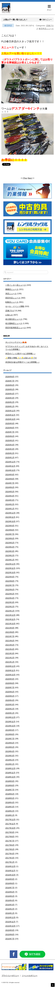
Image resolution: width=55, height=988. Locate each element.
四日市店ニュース (12, 298)
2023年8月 (9, 530)
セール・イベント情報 (14, 306)
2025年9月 (9, 423)
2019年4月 (9, 751)
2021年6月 (9, 641)
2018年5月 (9, 798)
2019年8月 (9, 734)
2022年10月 (10, 572)
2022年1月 (9, 611)
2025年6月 (9, 436)
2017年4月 (9, 854)
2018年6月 (9, 794)
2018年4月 (9, 802)
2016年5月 (9, 896)
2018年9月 (9, 781)
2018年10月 (10, 777)
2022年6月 (9, 589)
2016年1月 (9, 913)
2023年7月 (9, 534)
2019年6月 (9, 743)
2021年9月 (9, 628)
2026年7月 (9, 381)
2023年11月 (10, 517)
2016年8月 (9, 883)
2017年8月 (9, 836)
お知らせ (9, 315)
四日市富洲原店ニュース (15, 328)
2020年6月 (9, 692)
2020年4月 (9, 700)
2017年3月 (9, 858)
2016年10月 (10, 875)
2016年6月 (9, 892)
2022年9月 (9, 577)
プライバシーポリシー (10, 976)
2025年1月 (9, 457)
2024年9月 (9, 475)
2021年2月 (9, 658)
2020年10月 (10, 675)
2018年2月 (9, 811)
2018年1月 (9, 815)
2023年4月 (9, 547)
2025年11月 (10, 415)
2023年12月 (10, 513)
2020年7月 (9, 687)
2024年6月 (9, 487)
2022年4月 (9, 598)
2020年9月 (9, 679)
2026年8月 (9, 377)
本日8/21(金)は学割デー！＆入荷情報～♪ (22, 362)
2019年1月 (9, 764)
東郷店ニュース (11, 289)
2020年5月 (9, 696)
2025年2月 (9, 453)
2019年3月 (9, 756)
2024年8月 (9, 479)
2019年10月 (10, 726)
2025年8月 (9, 428)
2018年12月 (10, 768)
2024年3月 (9, 500)
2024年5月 (9, 492)
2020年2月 (9, 709)
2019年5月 (9, 747)
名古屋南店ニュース (13, 323)
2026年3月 (9, 398)
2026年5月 (9, 389)
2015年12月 (10, 917)
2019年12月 (10, 717)
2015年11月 (10, 922)
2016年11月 (10, 871)
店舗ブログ (10, 311)
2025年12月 (10, 411)
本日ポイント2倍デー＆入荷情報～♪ (20, 354)
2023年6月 (9, 538)
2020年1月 (9, 713)
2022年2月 (9, 607)
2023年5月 (9, 543)
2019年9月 (9, 730)
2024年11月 (10, 466)
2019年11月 (10, 722)
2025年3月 (9, 449)
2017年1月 (9, 862)
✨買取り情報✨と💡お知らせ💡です (21, 358)
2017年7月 (9, 841)
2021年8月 (9, 632)
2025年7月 (9, 432)
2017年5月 (9, 849)
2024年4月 (9, 496)
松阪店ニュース (11, 302)
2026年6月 (9, 385)
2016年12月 (10, 866)
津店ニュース (11, 294)
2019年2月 (9, 760)
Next (30, 178)
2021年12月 (10, 615)
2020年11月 (10, 670)
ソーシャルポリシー (29, 976)
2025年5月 (9, 440)
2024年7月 (9, 483)
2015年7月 (9, 939)
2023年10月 (10, 521)
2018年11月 (10, 773)
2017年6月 (9, 845)
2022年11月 (10, 568)
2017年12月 (10, 819)
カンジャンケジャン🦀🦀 (16, 342)
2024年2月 (9, 504)
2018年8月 (9, 785)
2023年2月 (9, 555)
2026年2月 (9, 402)
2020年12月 (10, 666)
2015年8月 (9, 934)
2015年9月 (9, 930)
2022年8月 (9, 581)
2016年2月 (9, 909)
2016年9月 (9, 879)
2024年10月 (10, 470)
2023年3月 (9, 551)
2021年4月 (9, 649)
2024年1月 (9, 509)
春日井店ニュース (46, 29)
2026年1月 (9, 406)
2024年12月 (10, 462)
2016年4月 (9, 900)
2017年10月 (10, 828)
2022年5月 (9, 594)
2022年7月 (9, 585)
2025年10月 (10, 419)
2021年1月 (9, 662)
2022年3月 (9, 602)
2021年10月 (10, 624)
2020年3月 (9, 704)
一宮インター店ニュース (15, 285)
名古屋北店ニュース (13, 319)
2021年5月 (9, 645)
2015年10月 (10, 926)
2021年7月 (9, 636)
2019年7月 (9, 739)
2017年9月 (9, 832)
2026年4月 (9, 394)
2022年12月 (10, 564)
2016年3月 (9, 905)
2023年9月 (9, 526)
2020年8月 (9, 683)
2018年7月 (9, 790)
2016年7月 (9, 888)
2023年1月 (9, 560)
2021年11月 (10, 619)
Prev (25, 178)
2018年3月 (9, 807)
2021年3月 (9, 653)
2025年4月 (9, 445)
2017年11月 (10, 824)
